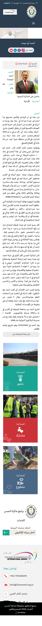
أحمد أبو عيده (32, 66)
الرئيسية (34, 64)
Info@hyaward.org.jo (21, 584)
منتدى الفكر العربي (18, 593)
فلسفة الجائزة (22, 64)
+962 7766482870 (18, 576)
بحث (5, 3)
